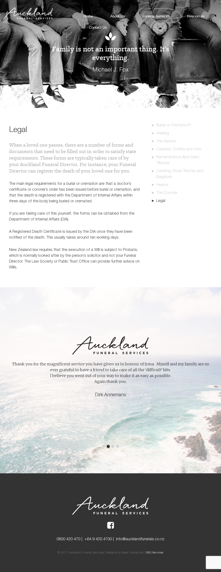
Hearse (162, 184)
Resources (196, 16)
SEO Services (154, 552)
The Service (166, 141)
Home (88, 16)
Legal (160, 200)
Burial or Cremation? (173, 125)
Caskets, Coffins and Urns (178, 149)
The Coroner (166, 192)
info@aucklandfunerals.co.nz (140, 539)
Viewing (162, 133)
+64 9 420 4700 (98, 539)
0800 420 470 (68, 539)
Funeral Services (156, 16)
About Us (117, 16)
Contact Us (98, 27)
